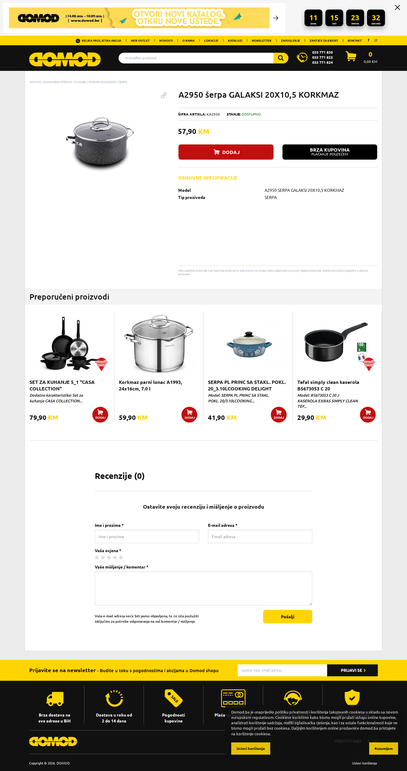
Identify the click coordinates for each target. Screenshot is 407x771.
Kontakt (355, 40)
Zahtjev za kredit (324, 40)
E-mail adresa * (222, 525)
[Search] (281, 58)
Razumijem (384, 748)
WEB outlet (140, 40)
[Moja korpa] (351, 59)
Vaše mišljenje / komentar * (121, 567)
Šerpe (123, 82)
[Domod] (65, 56)
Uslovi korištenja (364, 763)
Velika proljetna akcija (101, 40)
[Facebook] (368, 40)
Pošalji (287, 616)
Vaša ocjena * (108, 550)
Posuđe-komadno (102, 82)
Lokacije (211, 40)
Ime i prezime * (109, 525)
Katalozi (235, 40)
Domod (35, 82)
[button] (164, 95)
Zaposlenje (290, 40)
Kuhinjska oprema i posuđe (65, 82)
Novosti (166, 40)
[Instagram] (376, 40)
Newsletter (261, 40)
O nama (188, 40)
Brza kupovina (330, 151)
